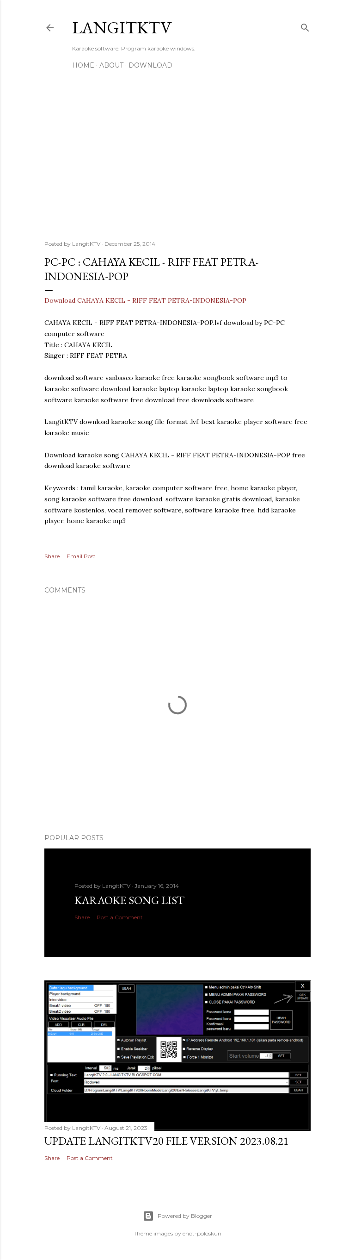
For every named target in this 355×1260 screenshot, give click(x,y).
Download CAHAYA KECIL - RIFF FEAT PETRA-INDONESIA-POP (145, 300)
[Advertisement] (177, 152)
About (111, 65)
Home (83, 65)
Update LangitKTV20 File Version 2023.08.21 (166, 1141)
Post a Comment (120, 917)
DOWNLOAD (150, 65)
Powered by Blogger (185, 1215)
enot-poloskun (202, 1233)
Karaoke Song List (129, 900)
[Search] (305, 26)
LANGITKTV (121, 27)
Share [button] (52, 556)
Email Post (81, 556)
